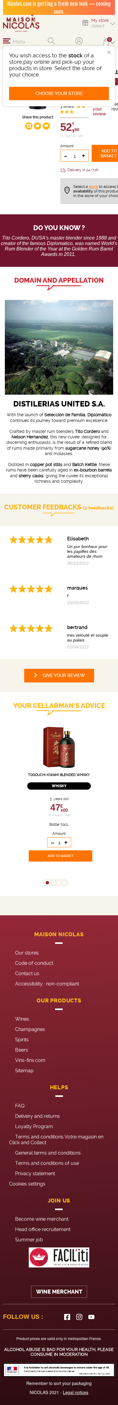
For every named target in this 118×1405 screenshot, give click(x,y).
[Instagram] (79, 1317)
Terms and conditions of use (47, 1163)
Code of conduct (34, 963)
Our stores (27, 953)
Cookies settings (27, 1184)
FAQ (20, 1106)
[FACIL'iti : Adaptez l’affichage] (59, 1257)
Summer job (29, 1240)
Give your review (99, 109)
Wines (22, 1019)
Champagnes (30, 1029)
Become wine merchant (41, 1219)
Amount (67, 146)
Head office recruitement (42, 1229)
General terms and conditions (48, 1153)
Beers (21, 1050)
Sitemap (24, 1070)
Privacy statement (35, 1173)
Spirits (22, 1040)
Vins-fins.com (30, 1060)
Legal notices (75, 1392)
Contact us (27, 973)
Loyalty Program (34, 1126)
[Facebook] (67, 1317)
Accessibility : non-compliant (47, 984)
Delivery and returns (37, 1116)
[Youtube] (91, 1317)
